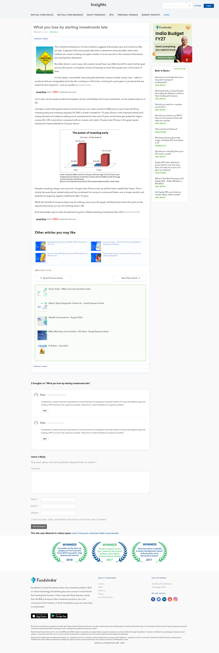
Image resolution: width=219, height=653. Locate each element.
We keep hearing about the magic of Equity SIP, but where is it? (169, 140)
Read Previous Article (53, 278)
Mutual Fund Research (70, 15)
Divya (42, 395)
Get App (198, 6)
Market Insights (151, 15)
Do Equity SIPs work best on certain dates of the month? (168, 193)
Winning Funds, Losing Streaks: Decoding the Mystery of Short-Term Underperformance (169, 93)
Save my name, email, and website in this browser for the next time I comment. (70, 519)
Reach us (101, 590)
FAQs (100, 587)
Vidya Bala (53, 32)
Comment (35, 468)
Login (208, 6)
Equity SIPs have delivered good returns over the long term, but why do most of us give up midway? (168, 166)
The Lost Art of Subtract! (166, 129)
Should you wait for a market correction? (168, 106)
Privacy (101, 594)
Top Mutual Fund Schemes (162, 584)
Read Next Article (129, 278)
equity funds (85, 85)
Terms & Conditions (105, 597)
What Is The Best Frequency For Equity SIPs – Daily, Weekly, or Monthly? (169, 181)
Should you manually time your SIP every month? (169, 152)
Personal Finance (128, 15)
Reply (45, 411)
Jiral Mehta (160, 85)
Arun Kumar (160, 132)
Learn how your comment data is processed (95, 533)
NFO (111, 15)
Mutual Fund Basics (42, 15)
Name (34, 499)
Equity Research (96, 15)
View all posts (180, 69)
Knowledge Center (159, 587)
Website (34, 512)
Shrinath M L (161, 146)
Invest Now (41, 92)
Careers (101, 584)
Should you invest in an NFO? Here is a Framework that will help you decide (168, 118)
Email (34, 506)
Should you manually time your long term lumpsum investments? (169, 79)
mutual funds (132, 212)
